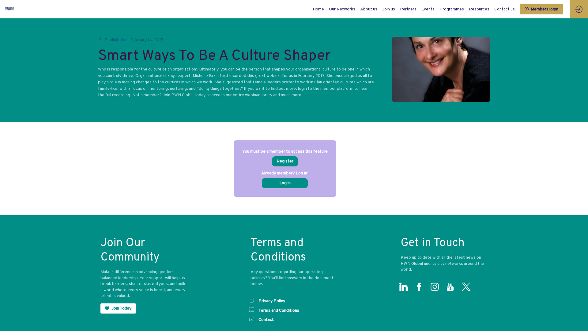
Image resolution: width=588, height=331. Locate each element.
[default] (318, 9)
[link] (342, 9)
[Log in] (579, 9)
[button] (541, 9)
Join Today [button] (121, 308)
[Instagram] (436, 288)
